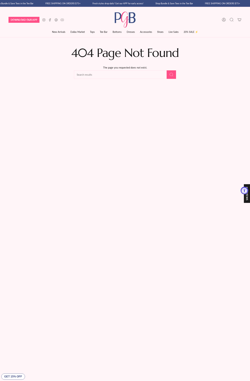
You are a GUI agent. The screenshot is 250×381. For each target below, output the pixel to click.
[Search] (171, 74)
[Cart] (239, 20)
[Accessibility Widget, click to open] (244, 190)
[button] (77, 32)
